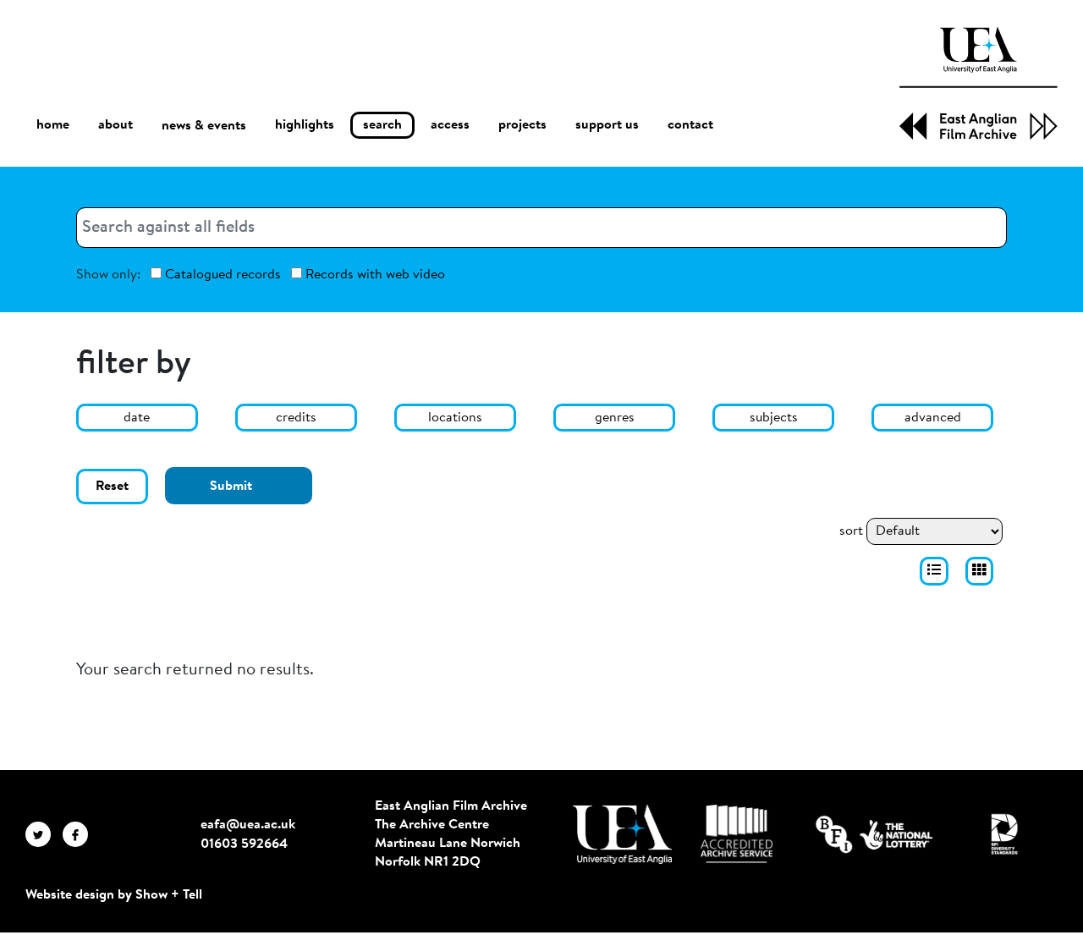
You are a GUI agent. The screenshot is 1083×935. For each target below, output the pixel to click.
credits (296, 418)
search (382, 125)
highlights (304, 125)
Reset (112, 486)
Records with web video (373, 275)
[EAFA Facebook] (79, 834)
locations (455, 418)
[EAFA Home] (978, 83)
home (52, 125)
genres (615, 418)
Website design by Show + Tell (113, 895)
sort (851, 531)
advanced (932, 418)
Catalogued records (221, 275)
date (137, 418)
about (115, 125)
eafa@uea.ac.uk (248, 825)
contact (690, 125)
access (450, 125)
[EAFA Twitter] (44, 834)
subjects (774, 418)
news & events (204, 126)
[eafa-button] (934, 571)
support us (607, 125)
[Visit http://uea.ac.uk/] (622, 834)
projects (522, 125)
